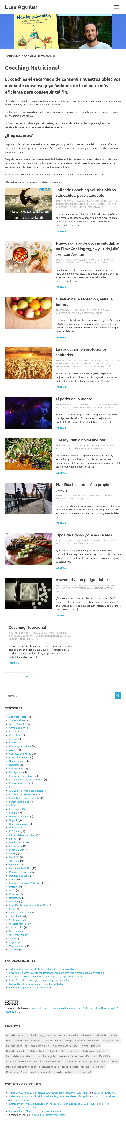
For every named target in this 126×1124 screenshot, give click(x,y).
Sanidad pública (63, 1071)
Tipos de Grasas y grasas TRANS (84, 535)
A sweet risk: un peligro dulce (82, 579)
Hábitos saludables (19, 816)
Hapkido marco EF (16, 1050)
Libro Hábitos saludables (22, 834)
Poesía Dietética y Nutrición (21, 1066)
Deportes (14, 764)
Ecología (68, 1040)
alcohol (57, 1035)
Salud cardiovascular (41, 1071)
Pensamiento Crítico (103, 366)
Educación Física (110, 1040)
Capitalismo (15, 735)
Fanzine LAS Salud (19, 801)
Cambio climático (18, 727)
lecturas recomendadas (95, 1050)
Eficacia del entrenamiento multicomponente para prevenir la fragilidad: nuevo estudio (56, 972)
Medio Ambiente (18, 842)
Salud (100, 207)
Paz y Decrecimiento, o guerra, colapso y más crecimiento (40, 980)
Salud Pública (16, 916)
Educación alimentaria (68, 262)
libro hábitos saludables (19, 1056)
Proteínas (14, 886)
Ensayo (13, 786)
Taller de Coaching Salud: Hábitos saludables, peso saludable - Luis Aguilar (49, 1092)
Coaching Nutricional (27, 627)
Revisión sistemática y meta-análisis (28, 905)
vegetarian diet (82, 1071)
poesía (114, 1061)
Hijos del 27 (15, 827)
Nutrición (87, 262)
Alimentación (98, 201)
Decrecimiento (17, 760)
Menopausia (15, 845)
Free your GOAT (18, 808)
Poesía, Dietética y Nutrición (24, 882)
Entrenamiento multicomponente (27, 790)
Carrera (13, 738)
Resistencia (15, 897)
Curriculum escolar (19, 757)
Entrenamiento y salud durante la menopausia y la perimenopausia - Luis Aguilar (52, 1103)
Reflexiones (98, 1066)
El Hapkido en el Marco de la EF (26, 779)
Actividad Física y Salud (38, 1035)
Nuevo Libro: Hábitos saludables (43, 1110)
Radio (12, 890)
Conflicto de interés (81, 204)
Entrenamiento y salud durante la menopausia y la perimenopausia (45, 976)
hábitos (33, 1050)
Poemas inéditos (18, 875)
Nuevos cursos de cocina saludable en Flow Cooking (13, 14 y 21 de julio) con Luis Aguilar (87, 249)
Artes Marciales (17, 723)
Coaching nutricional (101, 259)
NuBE (12, 853)
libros (37, 1056)
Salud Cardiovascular (20, 912)
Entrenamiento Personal (83, 207)
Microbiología (16, 849)
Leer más (61, 231)
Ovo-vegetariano (28, 1061)
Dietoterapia (63, 498)
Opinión (88, 366)
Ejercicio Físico (14, 1045)
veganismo (15, 942)
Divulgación (99, 204)
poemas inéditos (99, 1061)
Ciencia (13, 742)
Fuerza (13, 812)
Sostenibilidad (17, 919)
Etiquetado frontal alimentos (25, 797)
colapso (13, 749)
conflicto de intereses (28, 1040)
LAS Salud (14, 831)
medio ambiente (68, 1056)
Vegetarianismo (17, 945)
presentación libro (49, 1066)
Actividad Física (100, 310)
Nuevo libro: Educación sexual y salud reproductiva (36, 983)
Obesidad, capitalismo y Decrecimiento (30, 987)
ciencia (10, 1040)
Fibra (12, 805)
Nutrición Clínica (101, 1056)
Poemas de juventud (20, 871)
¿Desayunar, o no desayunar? (81, 440)
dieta (58, 1040)
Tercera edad (16, 927)
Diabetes (47, 1040)
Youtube (109, 407)
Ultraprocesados (18, 934)
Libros (12, 838)
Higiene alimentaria (20, 823)
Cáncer (52, 633)
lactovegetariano (71, 1050)
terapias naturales (19, 923)
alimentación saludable (93, 1035)
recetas (85, 1066)
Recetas (97, 262)
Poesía (12, 879)
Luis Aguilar (21, 6)
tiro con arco (16, 930)
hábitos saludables (49, 1050)
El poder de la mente (74, 399)
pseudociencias (70, 1066)
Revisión (13, 901)
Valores (13, 938)
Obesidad (109, 588)
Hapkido (13, 820)
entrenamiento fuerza (37, 1045)
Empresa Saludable (19, 783)
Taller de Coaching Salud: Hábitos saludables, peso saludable (42, 968)
